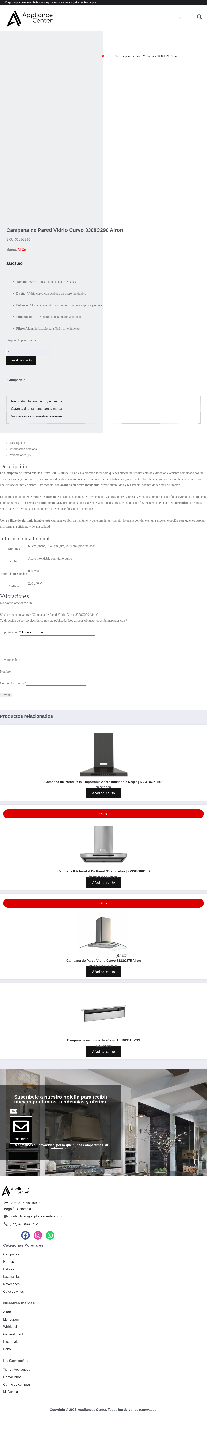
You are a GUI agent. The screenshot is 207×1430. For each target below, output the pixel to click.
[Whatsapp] (50, 1035)
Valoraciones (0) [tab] (20, 423)
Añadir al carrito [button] (103, 593)
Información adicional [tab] (24, 417)
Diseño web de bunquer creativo (103, 1213)
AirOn (21, 218)
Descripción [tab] (17, 411)
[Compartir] (18, 1222)
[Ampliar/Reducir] (3, 1222)
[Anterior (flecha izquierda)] (3, 1228)
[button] (179, 18)
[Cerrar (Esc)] (26, 1222)
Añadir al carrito (21, 328)
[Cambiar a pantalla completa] (11, 1222)
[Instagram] (38, 1035)
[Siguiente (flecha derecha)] (11, 1228)
